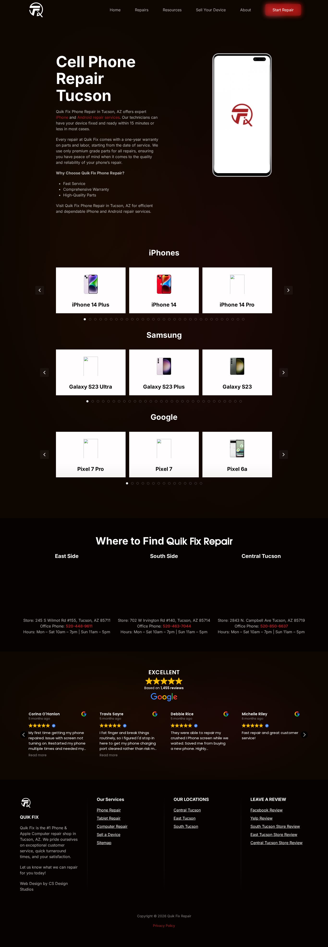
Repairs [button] (141, 9)
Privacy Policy (164, 925)
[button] (39, 290)
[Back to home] (36, 10)
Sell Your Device (211, 9)
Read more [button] (38, 755)
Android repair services (98, 117)
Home (115, 9)
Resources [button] (172, 9)
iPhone (62, 117)
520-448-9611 (79, 626)
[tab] (85, 319)
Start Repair (283, 9)
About (245, 9)
